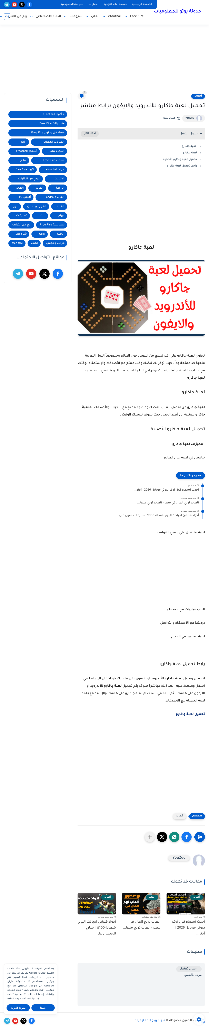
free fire (17, 243)
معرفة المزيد (18, 1007)
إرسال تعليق (189, 968)
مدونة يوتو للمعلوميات (177, 11)
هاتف (34, 243)
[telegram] (7, 4)
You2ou (189, 118)
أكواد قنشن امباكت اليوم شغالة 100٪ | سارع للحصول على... (157, 515)
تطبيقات (21, 215)
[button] (186, 837)
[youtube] (14, 4)
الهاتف (60, 206)
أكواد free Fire (25, 169)
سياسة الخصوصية (72, 4)
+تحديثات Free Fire (51, 123)
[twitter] (22, 4)
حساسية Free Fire (52, 224)
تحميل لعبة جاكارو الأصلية (179, 159)
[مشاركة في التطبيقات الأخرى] (150, 837)
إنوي (15, 206)
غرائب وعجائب (55, 243)
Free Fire (137, 16)
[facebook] (29, 4)
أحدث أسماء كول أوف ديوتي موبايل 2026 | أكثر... (166, 490)
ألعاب (95, 16)
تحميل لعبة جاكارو (190, 714)
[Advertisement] (104, 61)
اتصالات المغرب (53, 142)
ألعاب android (55, 197)
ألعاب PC (25, 197)
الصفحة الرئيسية (142, 4)
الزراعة (60, 188)
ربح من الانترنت (16, 16)
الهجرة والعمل (37, 206)
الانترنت (59, 178)
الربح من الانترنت (29, 178)
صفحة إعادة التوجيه (115, 4)
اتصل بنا (93, 4)
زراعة (42, 234)
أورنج (61, 215)
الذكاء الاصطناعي (48, 16)
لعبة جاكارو (189, 146)
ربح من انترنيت (21, 224)
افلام (23, 160)
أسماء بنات (56, 151)
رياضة (60, 234)
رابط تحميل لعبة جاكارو (181, 166)
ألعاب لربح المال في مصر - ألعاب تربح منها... (168, 503)
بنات (43, 215)
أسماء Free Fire (53, 160)
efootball (114, 16)
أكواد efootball (55, 169)
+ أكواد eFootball (53, 114)
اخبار (23, 142)
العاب (20, 188)
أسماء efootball (26, 151)
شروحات (76, 16)
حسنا (43, 1007)
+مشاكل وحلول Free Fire (47, 132)
